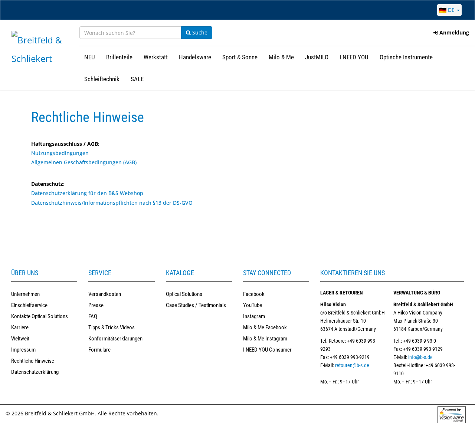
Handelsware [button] (195, 57)
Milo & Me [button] (281, 57)
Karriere (20, 327)
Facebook (254, 294)
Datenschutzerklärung (35, 372)
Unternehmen (25, 294)
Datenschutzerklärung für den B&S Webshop (87, 193)
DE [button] (451, 9)
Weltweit (20, 338)
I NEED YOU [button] (354, 57)
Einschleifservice (29, 305)
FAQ (92, 316)
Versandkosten (104, 294)
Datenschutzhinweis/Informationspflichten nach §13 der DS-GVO (112, 202)
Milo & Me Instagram (265, 338)
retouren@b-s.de (352, 365)
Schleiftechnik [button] (101, 79)
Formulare (99, 349)
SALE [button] (137, 79)
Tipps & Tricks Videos (111, 327)
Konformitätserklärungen (115, 338)
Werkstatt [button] (156, 57)
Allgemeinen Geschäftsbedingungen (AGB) (84, 162)
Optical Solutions (184, 294)
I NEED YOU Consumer (267, 349)
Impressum (23, 349)
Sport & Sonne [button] (240, 57)
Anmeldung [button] (453, 32)
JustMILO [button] (316, 57)
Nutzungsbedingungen (60, 153)
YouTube (252, 305)
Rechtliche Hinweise (32, 361)
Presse (96, 305)
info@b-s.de (420, 357)
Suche (199, 32)
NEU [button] (89, 57)
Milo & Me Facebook (265, 327)
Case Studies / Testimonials (196, 305)
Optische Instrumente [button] (406, 57)
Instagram (254, 316)
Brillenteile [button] (119, 57)
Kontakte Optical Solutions (39, 316)
